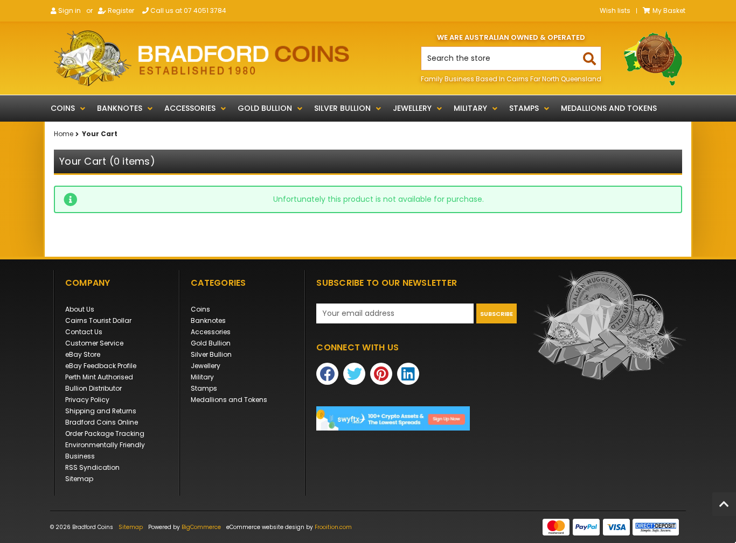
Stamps (524, 108)
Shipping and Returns (100, 410)
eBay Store (82, 354)
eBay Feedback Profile (100, 365)
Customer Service (94, 343)
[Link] (201, 58)
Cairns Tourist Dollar (98, 320)
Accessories (190, 108)
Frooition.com (333, 527)
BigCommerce (201, 527)
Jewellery (412, 108)
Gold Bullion (265, 108)
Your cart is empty (94, 236)
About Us (79, 309)
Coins (63, 108)
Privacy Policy (87, 399)
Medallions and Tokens (609, 108)
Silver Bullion (342, 108)
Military (470, 108)
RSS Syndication (92, 467)
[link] (416, 418)
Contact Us (83, 331)
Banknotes (119, 108)
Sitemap (79, 478)
